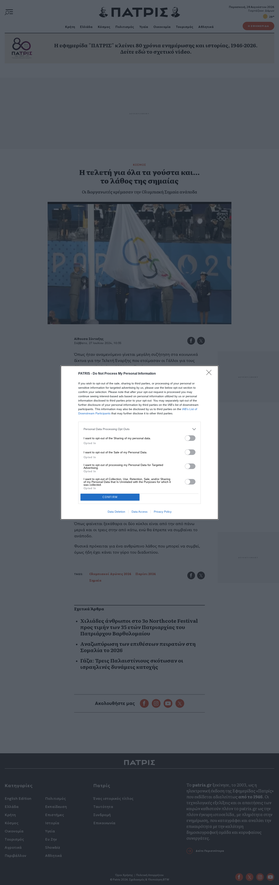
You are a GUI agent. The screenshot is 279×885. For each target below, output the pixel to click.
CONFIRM (110, 497)
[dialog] (139, 442)
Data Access (139, 511)
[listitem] (139, 429)
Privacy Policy (163, 511)
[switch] (190, 438)
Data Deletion (116, 511)
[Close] (210, 374)
